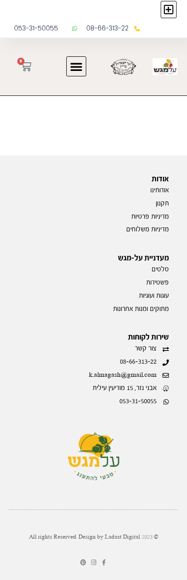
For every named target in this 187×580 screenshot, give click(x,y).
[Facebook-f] (104, 562)
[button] (169, 9)
